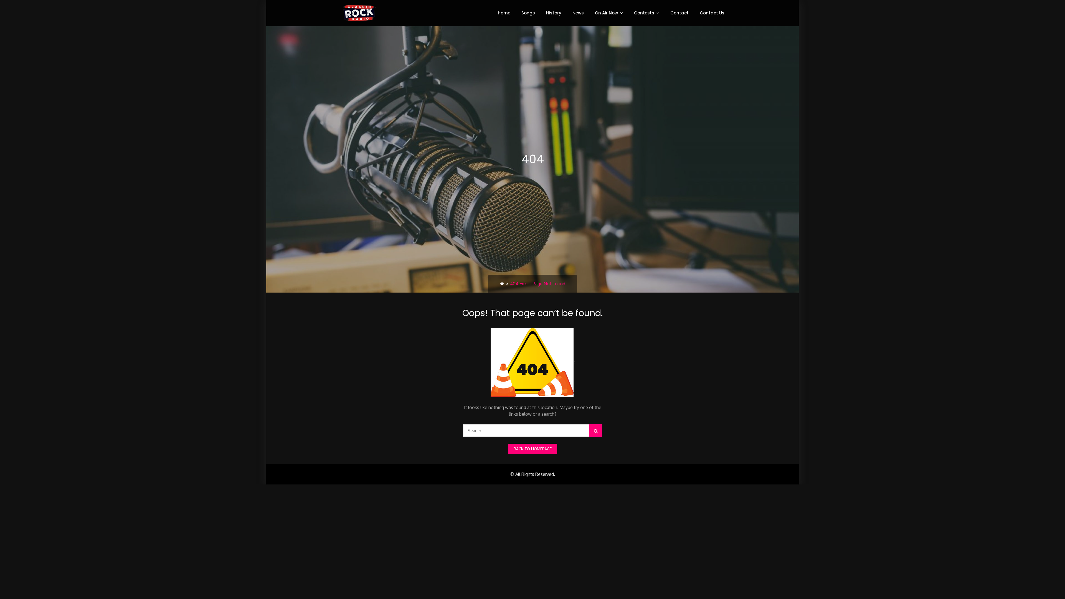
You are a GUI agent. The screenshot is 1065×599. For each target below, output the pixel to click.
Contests (644, 13)
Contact (679, 13)
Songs (528, 13)
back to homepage (533, 448)
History (553, 13)
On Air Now (606, 13)
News (578, 13)
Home (504, 13)
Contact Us (712, 13)
